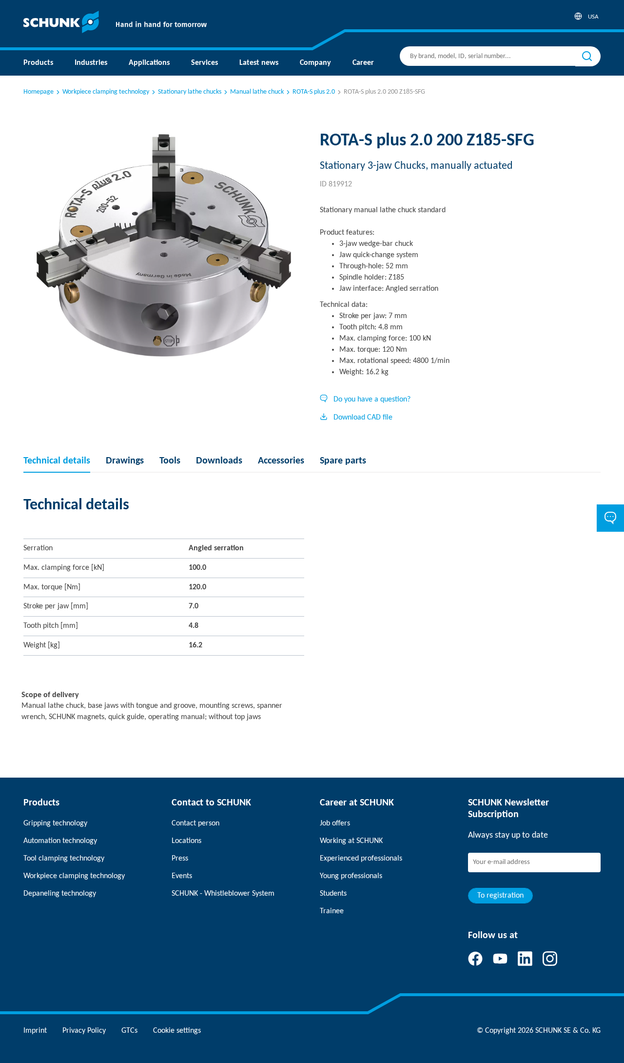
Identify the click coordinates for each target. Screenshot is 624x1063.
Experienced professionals (361, 858)
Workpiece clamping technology (105, 92)
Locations (186, 841)
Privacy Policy (84, 1031)
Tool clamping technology (63, 858)
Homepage (38, 92)
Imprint (35, 1031)
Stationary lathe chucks (189, 92)
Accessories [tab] (281, 461)
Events (182, 876)
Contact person (195, 823)
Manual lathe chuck (257, 92)
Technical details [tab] (56, 461)
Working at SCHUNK (351, 841)
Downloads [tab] (219, 461)
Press (180, 858)
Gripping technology (55, 823)
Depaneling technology (59, 894)
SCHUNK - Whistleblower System (223, 894)
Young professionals (351, 876)
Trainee (332, 911)
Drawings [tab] (125, 461)
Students (333, 894)
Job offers (335, 823)
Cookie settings (177, 1031)
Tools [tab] (169, 461)
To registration (500, 896)
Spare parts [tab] (343, 461)
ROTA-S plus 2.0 (313, 92)
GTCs (129, 1031)
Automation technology (60, 841)
